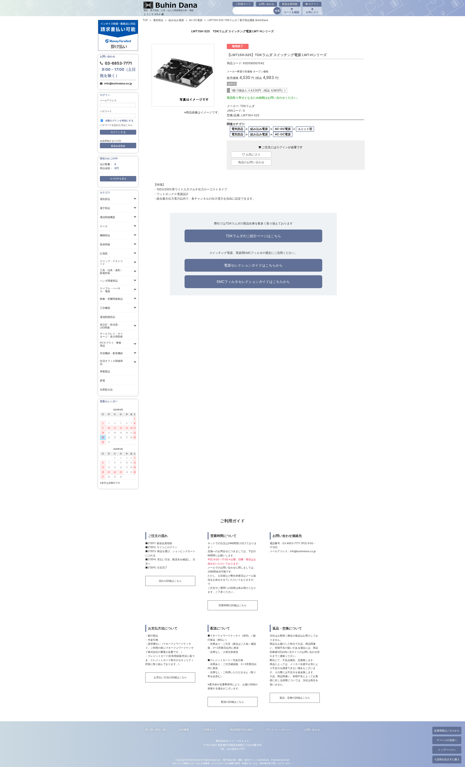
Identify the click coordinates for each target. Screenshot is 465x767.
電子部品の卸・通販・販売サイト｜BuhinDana (246, 759)
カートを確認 (291, 12)
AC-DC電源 (195, 20)
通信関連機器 (107, 217)
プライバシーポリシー (278, 729)
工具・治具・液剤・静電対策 (111, 272)
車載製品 (105, 371)
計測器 (104, 253)
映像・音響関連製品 (111, 298)
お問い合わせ (266, 3)
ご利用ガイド (243, 3)
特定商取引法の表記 (241, 729)
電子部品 (105, 208)
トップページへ (447, 749)
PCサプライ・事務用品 (110, 344)
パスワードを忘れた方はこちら (116, 125)
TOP (145, 20)
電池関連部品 (107, 316)
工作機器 (105, 307)
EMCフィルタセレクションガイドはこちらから (253, 281)
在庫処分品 (106, 389)
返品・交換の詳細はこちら (295, 697)
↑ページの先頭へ (447, 740)
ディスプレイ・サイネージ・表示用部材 (111, 335)
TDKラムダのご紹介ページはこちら (253, 236)
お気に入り (312, 12)
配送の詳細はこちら (232, 701)
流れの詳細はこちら (170, 580)
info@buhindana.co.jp (118, 83)
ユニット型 (305, 129)
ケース (104, 226)
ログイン (313, 3)
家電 (102, 380)
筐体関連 (105, 244)
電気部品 (105, 199)
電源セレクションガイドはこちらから (253, 265)
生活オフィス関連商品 (111, 362)
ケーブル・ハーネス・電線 (110, 290)
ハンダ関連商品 (109, 280)
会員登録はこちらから (447, 730)
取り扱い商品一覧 (155, 729)
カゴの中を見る (118, 178)
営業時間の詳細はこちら (232, 605)
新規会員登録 (289, 3)
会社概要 (184, 729)
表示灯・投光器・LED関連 (110, 326)
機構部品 (105, 235)
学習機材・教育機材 (111, 353)
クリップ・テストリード (111, 262)
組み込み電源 (176, 20)
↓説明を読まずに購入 (447, 759)
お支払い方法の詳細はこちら (170, 677)
